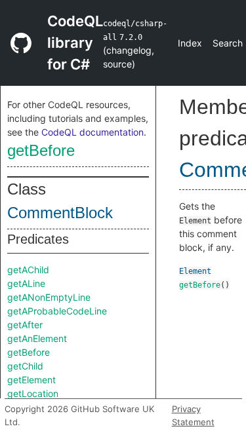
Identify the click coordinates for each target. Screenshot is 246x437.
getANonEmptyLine (49, 297)
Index (190, 42)
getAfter (25, 324)
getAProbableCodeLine (57, 310)
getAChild (28, 269)
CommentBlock (60, 212)
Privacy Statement (193, 415)
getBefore (41, 150)
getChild (25, 365)
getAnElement (37, 338)
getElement (31, 379)
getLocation (32, 393)
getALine (26, 283)
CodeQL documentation (92, 132)
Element (195, 271)
